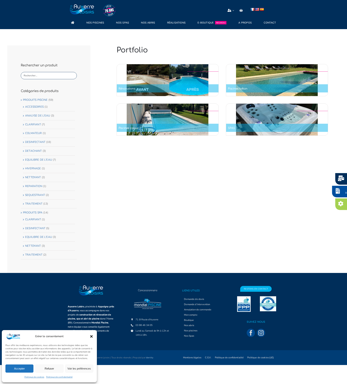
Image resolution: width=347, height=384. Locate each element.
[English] (257, 9)
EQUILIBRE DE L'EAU (38, 160)
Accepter (19, 368)
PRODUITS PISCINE (35, 100)
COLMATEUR (33, 133)
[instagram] (261, 333)
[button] (91, 336)
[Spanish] (262, 9)
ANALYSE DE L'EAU (37, 115)
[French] (252, 9)
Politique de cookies (34, 376)
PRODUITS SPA (32, 212)
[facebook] (251, 333)
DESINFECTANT (35, 142)
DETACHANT (33, 151)
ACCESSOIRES (34, 107)
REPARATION (33, 186)
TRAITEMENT (33, 203)
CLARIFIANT (33, 124)
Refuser (49, 368)
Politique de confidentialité (59, 376)
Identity (149, 357)
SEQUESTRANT (35, 195)
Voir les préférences (79, 368)
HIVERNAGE (33, 168)
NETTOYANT (33, 177)
